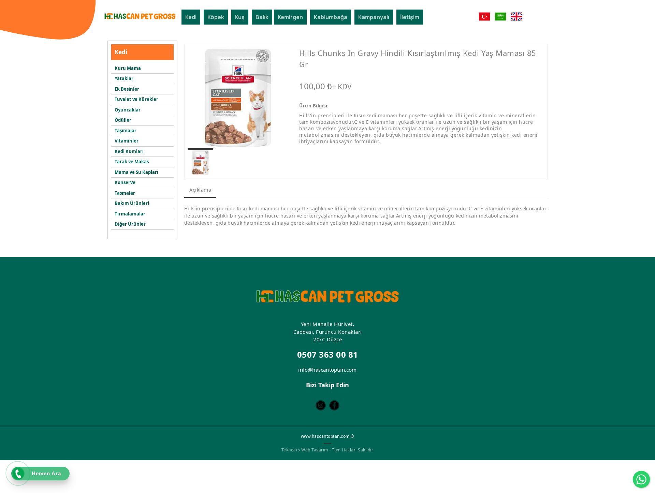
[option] (238, 97)
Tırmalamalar (130, 214)
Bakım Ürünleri (132, 203)
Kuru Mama (128, 68)
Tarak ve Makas (132, 162)
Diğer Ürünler (130, 224)
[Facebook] (334, 405)
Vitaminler (127, 141)
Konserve (125, 182)
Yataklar (124, 78)
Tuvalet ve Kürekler (136, 99)
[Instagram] (321, 405)
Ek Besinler (127, 89)
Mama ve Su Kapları (136, 172)
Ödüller (123, 120)
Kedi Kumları (129, 151)
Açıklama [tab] (200, 189)
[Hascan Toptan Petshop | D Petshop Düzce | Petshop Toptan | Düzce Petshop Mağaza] (139, 16)
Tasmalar (125, 193)
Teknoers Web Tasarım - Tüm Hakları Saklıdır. (327, 450)
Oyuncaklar (128, 110)
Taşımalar (125, 131)
